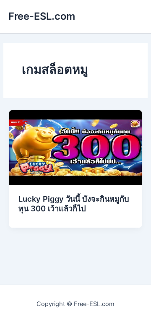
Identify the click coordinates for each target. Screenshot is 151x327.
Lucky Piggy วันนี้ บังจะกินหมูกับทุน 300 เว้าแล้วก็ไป (73, 203)
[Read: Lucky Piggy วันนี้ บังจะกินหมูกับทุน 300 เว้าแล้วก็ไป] (75, 147)
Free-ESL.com (41, 16)
